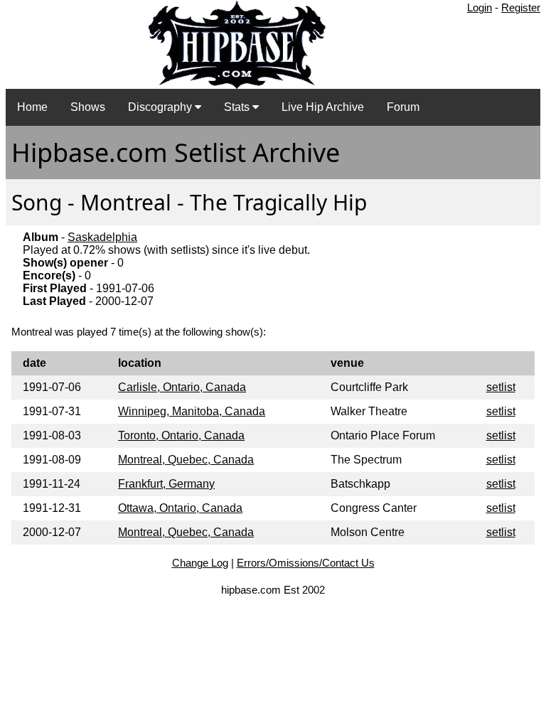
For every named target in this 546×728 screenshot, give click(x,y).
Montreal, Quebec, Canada (186, 460)
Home (32, 107)
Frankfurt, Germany (166, 484)
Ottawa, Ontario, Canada (180, 508)
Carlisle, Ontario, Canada (182, 387)
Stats (238, 107)
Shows (87, 107)
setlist (500, 387)
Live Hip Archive (323, 107)
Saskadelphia (102, 237)
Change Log (200, 563)
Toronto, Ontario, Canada (181, 435)
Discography (161, 107)
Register (520, 7)
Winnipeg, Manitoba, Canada (191, 411)
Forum (403, 107)
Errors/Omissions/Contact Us (306, 563)
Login (479, 7)
